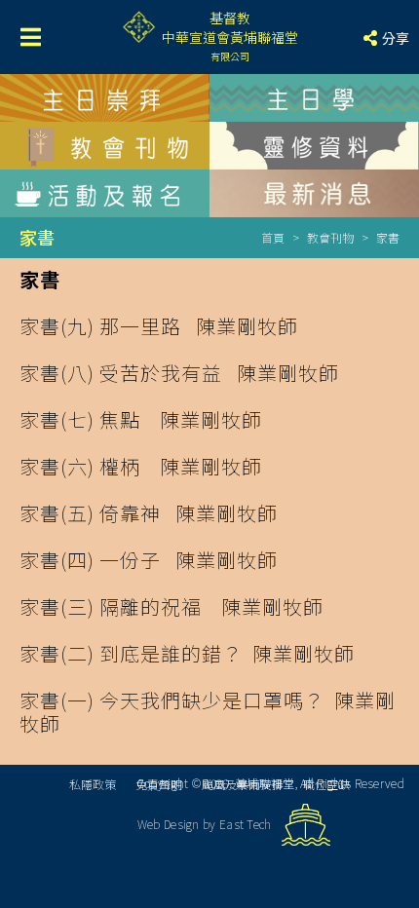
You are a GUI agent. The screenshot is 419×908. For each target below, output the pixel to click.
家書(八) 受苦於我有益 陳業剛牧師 (179, 373)
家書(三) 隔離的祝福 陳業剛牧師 (171, 606)
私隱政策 (92, 784)
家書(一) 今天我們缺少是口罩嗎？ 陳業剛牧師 (207, 712)
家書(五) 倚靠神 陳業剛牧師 (148, 513)
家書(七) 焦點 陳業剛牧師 (140, 419)
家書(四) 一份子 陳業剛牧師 (148, 560)
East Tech (245, 823)
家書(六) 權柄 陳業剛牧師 (140, 466)
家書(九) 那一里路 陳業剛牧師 (158, 326)
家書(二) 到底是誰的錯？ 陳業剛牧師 (187, 653)
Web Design (168, 823)
